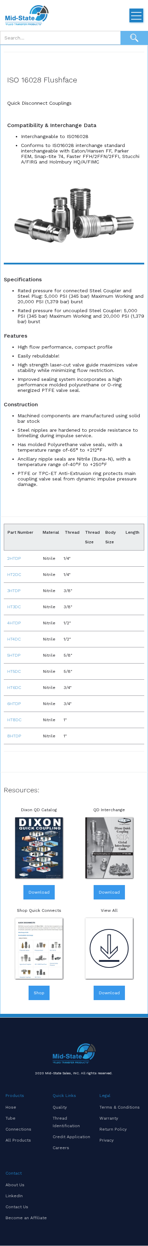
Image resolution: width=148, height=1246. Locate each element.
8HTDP (14, 736)
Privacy (106, 1140)
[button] (136, 15)
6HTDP (14, 703)
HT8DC (14, 719)
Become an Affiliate (26, 1217)
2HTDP (14, 558)
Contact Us (17, 1206)
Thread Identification (66, 1122)
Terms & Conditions (119, 1107)
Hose (11, 1107)
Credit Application (71, 1136)
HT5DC (14, 671)
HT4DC (14, 639)
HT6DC (14, 687)
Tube (10, 1118)
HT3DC (14, 606)
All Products (18, 1140)
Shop (39, 992)
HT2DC (14, 574)
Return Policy (113, 1129)
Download (39, 892)
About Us (15, 1184)
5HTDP (13, 655)
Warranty (108, 1118)
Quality (60, 1107)
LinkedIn (14, 1195)
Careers (61, 1147)
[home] (25, 15)
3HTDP (13, 590)
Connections (18, 1129)
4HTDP (14, 623)
